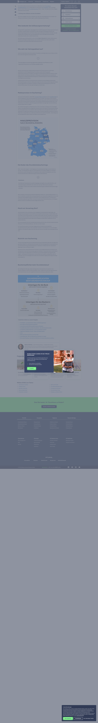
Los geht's (32, 368)
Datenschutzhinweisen (80, 715)
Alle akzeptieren (68, 718)
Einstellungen (78, 718)
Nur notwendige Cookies (89, 718)
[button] (72, 351)
